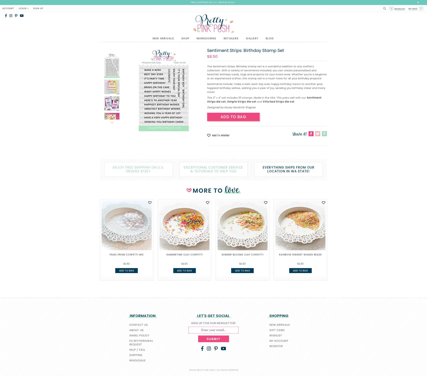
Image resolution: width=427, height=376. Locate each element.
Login (23, 8)
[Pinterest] (16, 15)
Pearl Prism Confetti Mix (127, 254)
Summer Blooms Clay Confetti (243, 254)
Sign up (38, 8)
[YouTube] (22, 15)
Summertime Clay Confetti (184, 254)
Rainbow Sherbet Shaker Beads (300, 254)
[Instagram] (10, 15)
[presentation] (95, 228)
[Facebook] (6, 15)
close (418, 2)
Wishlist (398, 8)
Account (8, 8)
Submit (213, 339)
